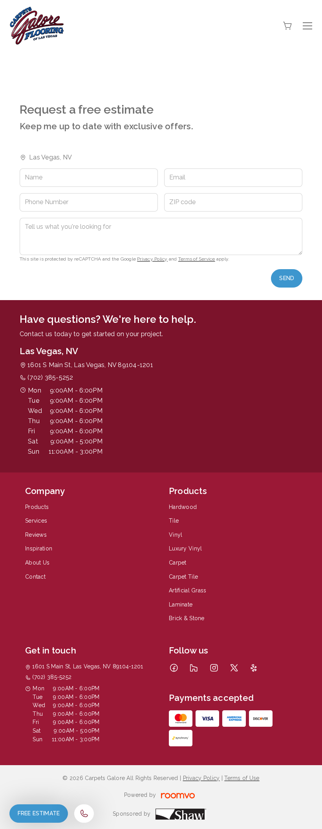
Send (286, 278)
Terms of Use (241, 778)
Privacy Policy (152, 259)
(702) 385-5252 (50, 377)
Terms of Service (196, 259)
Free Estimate (39, 813)
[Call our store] (84, 813)
